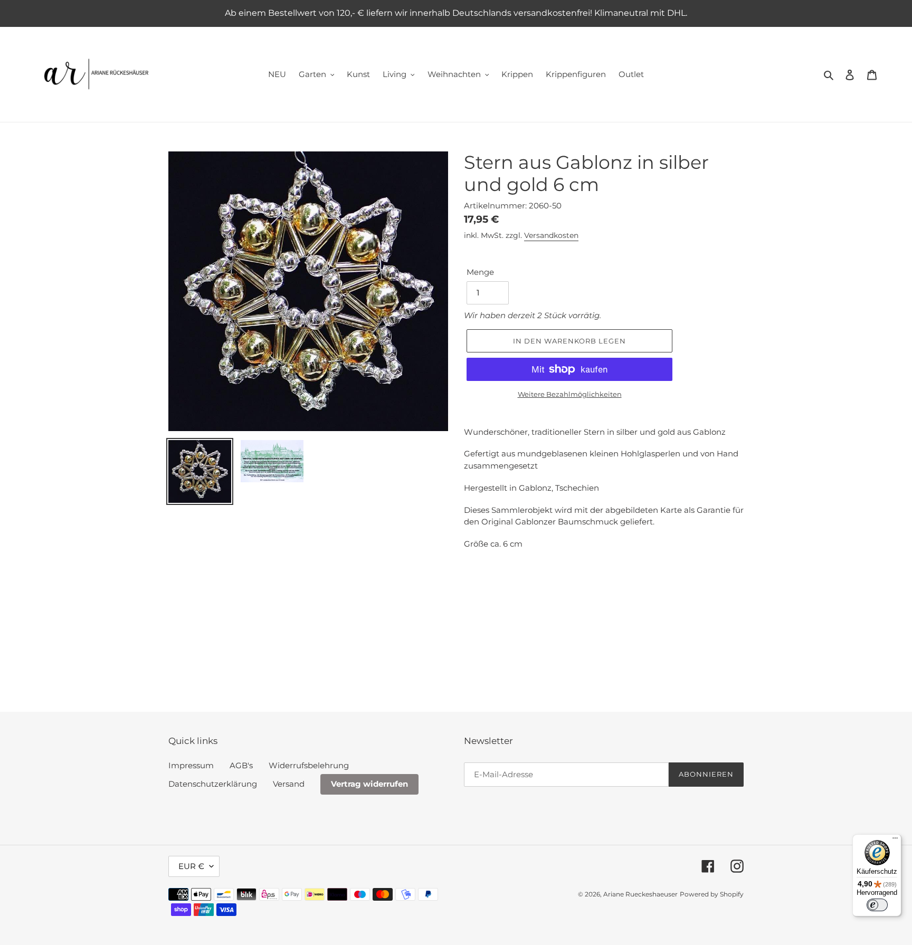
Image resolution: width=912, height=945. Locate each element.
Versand (289, 784)
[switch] (877, 905)
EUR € (191, 866)
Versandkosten (551, 235)
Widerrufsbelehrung (309, 765)
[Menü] (895, 840)
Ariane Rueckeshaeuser (640, 894)
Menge (480, 272)
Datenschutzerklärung (212, 784)
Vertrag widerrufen (369, 784)
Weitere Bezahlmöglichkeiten (570, 394)
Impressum (191, 765)
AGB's (241, 765)
